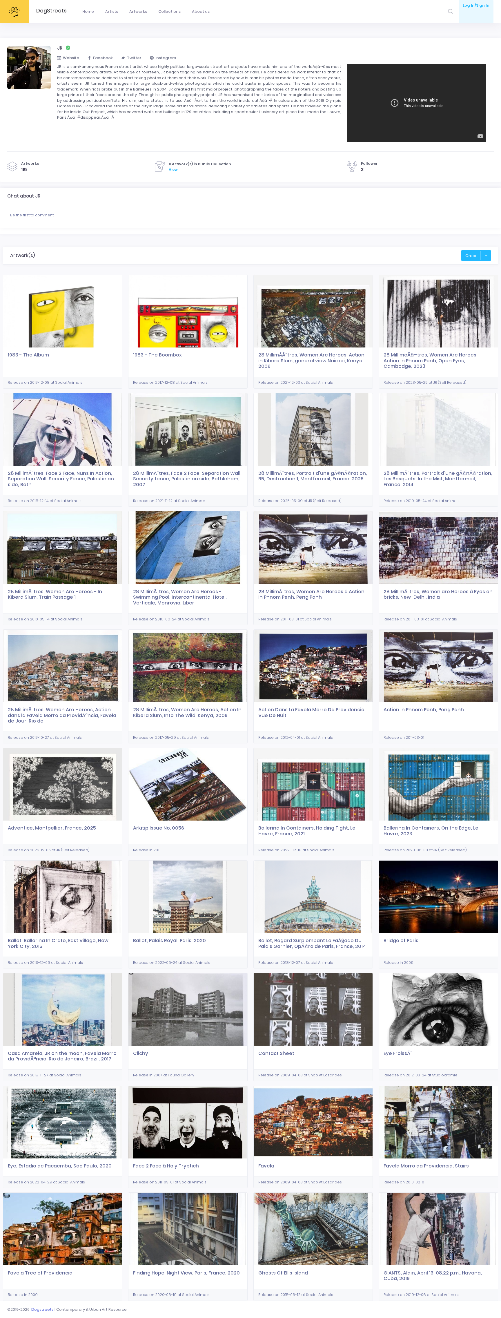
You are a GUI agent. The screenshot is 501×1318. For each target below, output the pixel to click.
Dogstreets (42, 1309)
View (173, 169)
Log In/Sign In (476, 5)
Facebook (103, 58)
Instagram (165, 58)
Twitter (134, 58)
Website (71, 58)
